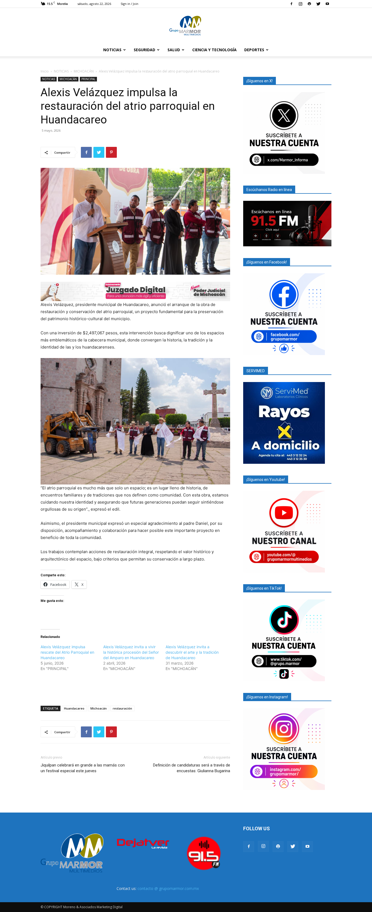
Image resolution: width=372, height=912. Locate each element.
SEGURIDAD (144, 49)
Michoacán (98, 708)
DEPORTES (254, 49)
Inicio (45, 71)
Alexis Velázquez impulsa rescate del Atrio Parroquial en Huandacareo (67, 652)
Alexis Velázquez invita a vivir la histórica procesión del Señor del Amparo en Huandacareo (131, 652)
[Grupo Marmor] (186, 26)
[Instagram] (300, 4)
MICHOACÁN (84, 71)
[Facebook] (291, 4)
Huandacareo (74, 708)
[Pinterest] (111, 152)
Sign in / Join (129, 4)
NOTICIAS (112, 49)
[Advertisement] (135, 687)
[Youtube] (327, 4)
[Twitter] (318, 4)
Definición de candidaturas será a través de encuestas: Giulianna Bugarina (191, 768)
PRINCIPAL (88, 79)
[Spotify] (309, 4)
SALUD (173, 49)
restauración (122, 708)
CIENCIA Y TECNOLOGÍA (214, 49)
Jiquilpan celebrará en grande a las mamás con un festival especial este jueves (83, 768)
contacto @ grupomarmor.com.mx (168, 888)
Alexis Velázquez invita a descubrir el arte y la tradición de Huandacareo (192, 652)
